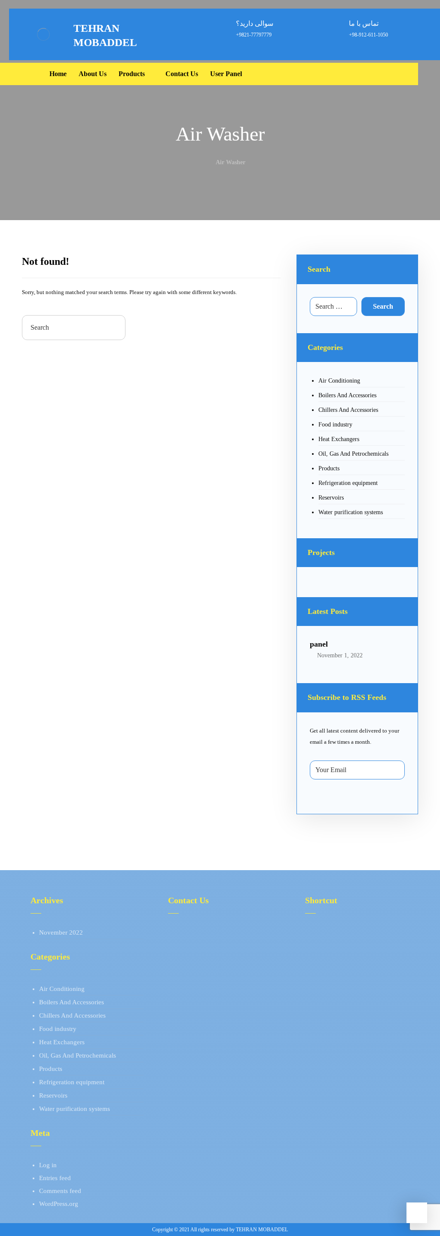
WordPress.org (58, 1203)
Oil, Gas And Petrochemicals (353, 454)
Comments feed (60, 1190)
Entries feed (55, 1178)
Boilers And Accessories (347, 395)
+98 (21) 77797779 (204, 932)
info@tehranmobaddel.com (214, 958)
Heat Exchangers (338, 439)
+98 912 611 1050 (202, 945)
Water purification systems (350, 512)
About (323, 932)
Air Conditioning (339, 380)
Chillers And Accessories (348, 410)
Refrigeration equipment (348, 483)
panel (319, 644)
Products (328, 468)
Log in (48, 1165)
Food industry (335, 424)
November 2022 (61, 932)
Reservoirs (331, 497)
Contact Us (330, 958)
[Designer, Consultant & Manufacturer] (43, 34)
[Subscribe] (393, 770)
